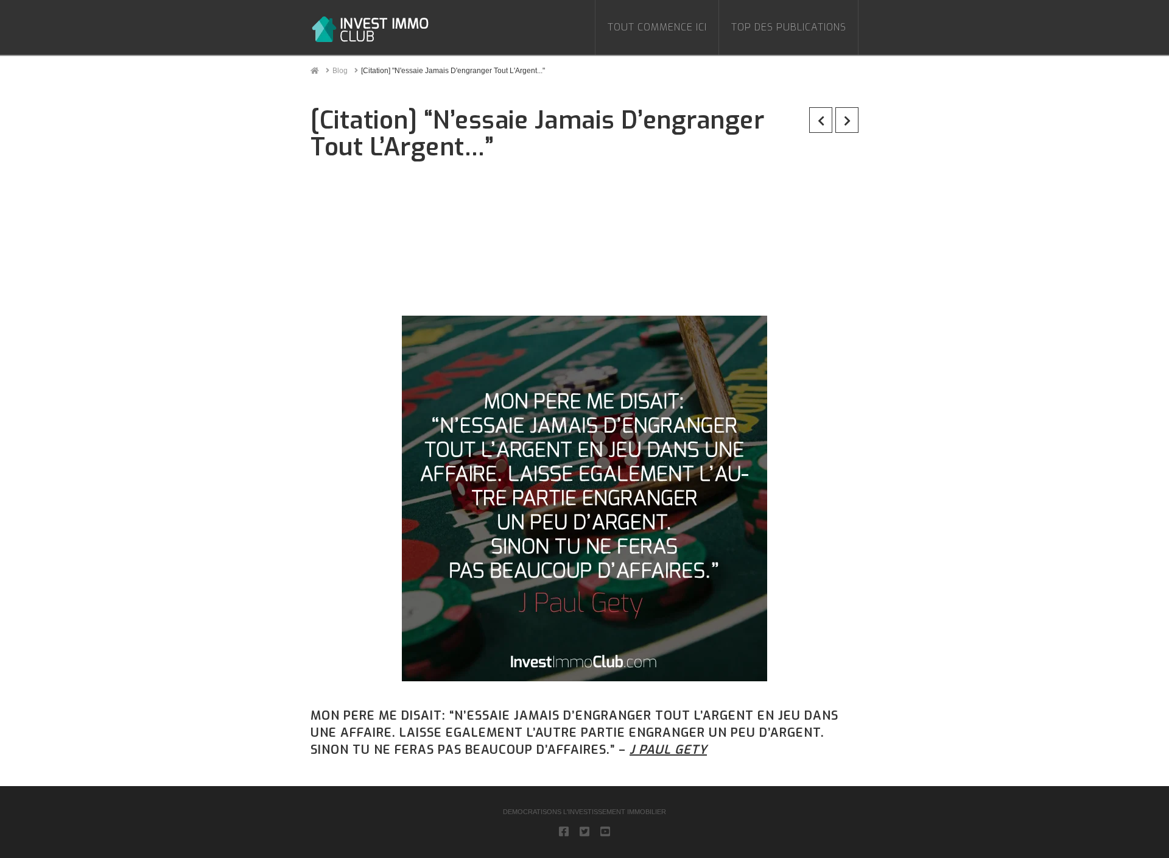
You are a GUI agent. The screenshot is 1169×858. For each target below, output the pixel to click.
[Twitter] (584, 831)
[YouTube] (605, 831)
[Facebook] (564, 831)
